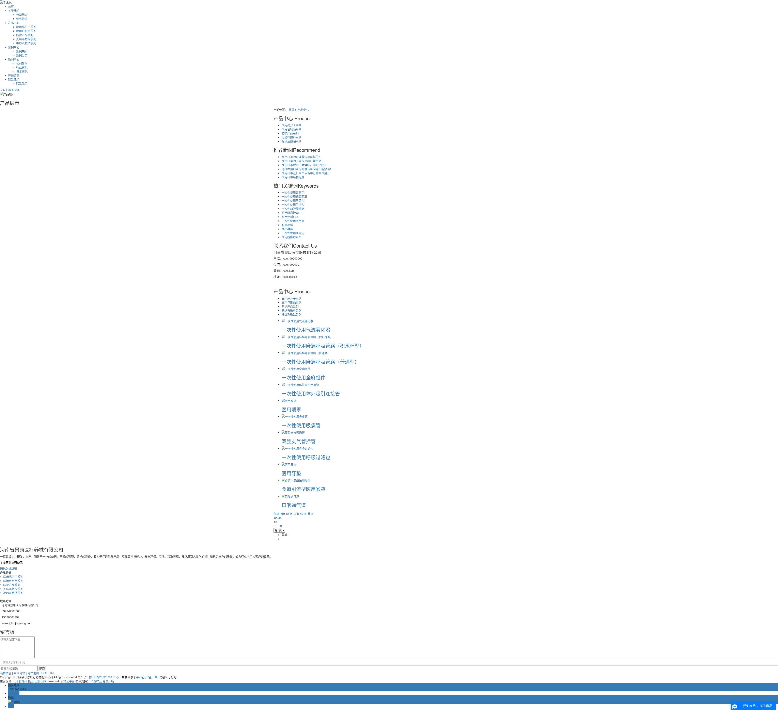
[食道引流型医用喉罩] (296, 480)
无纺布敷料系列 (26, 39)
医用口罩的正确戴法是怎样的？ (301, 157)
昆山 (31, 681)
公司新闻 (22, 63)
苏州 (24, 681)
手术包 (140, 677)
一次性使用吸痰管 (301, 425)
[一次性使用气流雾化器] (297, 320)
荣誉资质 (22, 19)
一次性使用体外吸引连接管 (311, 393)
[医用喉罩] (289, 400)
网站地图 (33, 673)
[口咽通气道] (290, 496)
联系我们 (13, 79)
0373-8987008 (10, 89)
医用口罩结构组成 (293, 177)
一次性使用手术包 (293, 204)
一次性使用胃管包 (293, 192)
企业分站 (19, 673)
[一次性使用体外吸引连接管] (300, 384)
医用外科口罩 (290, 217)
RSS (44, 673)
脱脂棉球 (287, 225)
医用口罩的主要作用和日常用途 (301, 161)
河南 (44, 681)
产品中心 (13, 23)
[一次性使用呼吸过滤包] (297, 448)
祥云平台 (69, 681)
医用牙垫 (291, 473)
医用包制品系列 (26, 31)
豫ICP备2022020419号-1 (105, 677)
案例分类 (22, 55)
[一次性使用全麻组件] (296, 368)
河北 (18, 681)
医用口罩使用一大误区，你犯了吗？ (304, 165)
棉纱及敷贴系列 (26, 43)
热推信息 (5, 673)
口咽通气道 (294, 504)
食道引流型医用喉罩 (303, 488)
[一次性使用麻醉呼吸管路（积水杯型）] (307, 336)
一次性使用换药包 (293, 233)
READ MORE (8, 568)
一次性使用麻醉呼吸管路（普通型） (320, 361)
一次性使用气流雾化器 (306, 329)
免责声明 (108, 681)
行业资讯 (22, 67)
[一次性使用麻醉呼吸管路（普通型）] (306, 352)
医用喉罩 (291, 409)
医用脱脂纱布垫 (291, 237)
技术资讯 (22, 71)
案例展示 (22, 51)
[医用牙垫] (289, 464)
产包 (148, 677)
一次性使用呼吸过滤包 (306, 457)
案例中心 (13, 47)
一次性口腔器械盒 (293, 209)
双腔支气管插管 (299, 441)
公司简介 (22, 15)
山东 (37, 681)
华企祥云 (96, 681)
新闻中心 (13, 59)
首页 (11, 6)
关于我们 (13, 11)
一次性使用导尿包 (293, 200)
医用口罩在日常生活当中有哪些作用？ (306, 173)
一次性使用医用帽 (293, 221)
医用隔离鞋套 (290, 213)
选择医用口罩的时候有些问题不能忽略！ (307, 169)
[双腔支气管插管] (293, 432)
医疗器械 (287, 229)
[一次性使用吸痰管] (295, 416)
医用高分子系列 (26, 27)
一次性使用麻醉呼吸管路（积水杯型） (323, 345)
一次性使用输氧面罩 (294, 196)
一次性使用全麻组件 (303, 377)
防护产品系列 (24, 35)
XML (52, 673)
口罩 (154, 677)
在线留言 (13, 75)
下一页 (278, 526)
